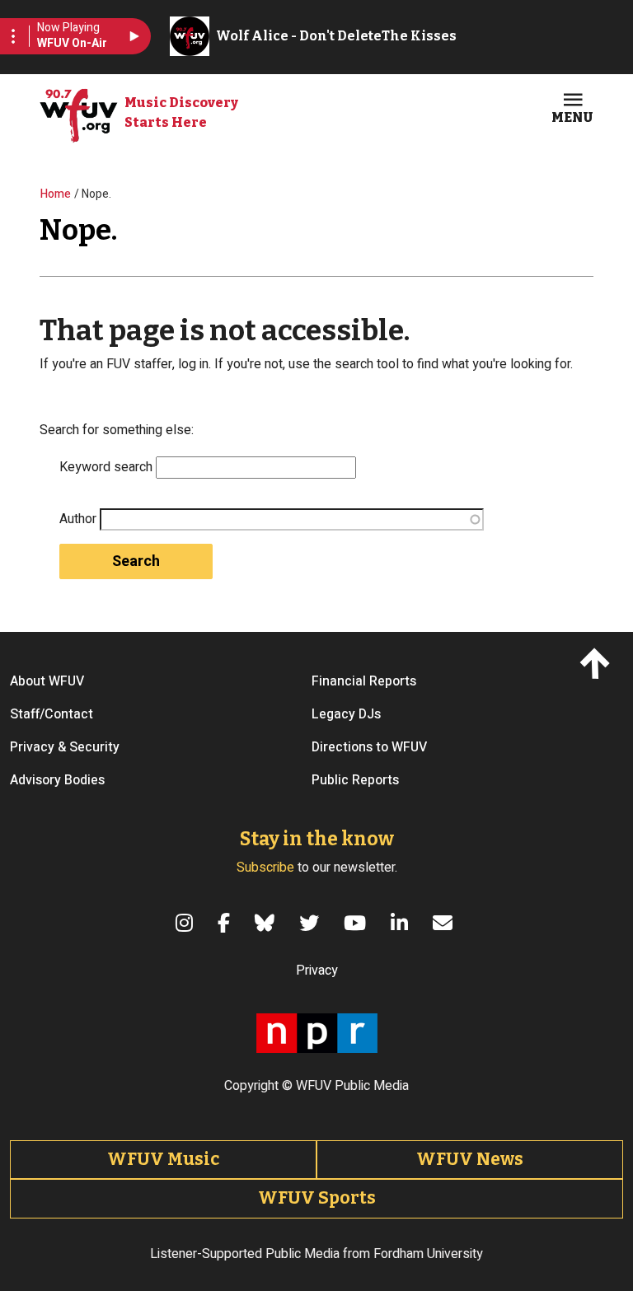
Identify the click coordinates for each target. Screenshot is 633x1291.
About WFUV (47, 681)
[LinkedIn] (402, 923)
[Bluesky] (267, 923)
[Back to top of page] (598, 663)
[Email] (445, 923)
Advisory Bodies (57, 780)
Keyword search (105, 467)
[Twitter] (311, 923)
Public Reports (355, 780)
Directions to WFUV (369, 747)
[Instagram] (187, 923)
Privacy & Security (65, 747)
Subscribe (265, 867)
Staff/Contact (51, 714)
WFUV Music (163, 1159)
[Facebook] (226, 923)
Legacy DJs (346, 714)
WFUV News (469, 1159)
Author (77, 519)
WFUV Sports (317, 1198)
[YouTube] (357, 923)
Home (55, 194)
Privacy (317, 970)
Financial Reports (364, 681)
